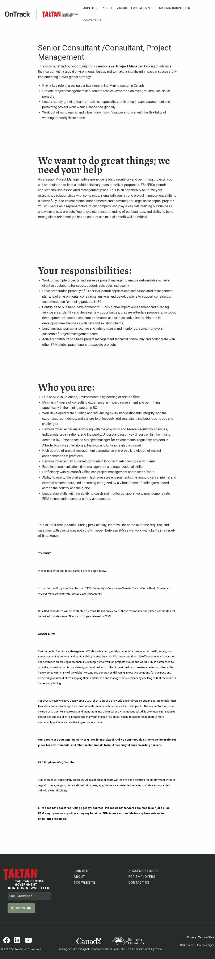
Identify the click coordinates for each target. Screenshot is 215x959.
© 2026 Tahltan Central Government (21, 949)
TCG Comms (187, 945)
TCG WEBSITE (84, 882)
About (107, 7)
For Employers (143, 7)
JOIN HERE (82, 871)
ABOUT (79, 876)
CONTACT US (138, 882)
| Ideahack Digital (205, 945)
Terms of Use (206, 937)
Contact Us (92, 20)
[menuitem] (90, 8)
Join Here (90, 7)
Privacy (191, 937)
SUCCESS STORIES (143, 871)
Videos (122, 7)
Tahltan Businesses (174, 7)
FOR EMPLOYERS (141, 876)
